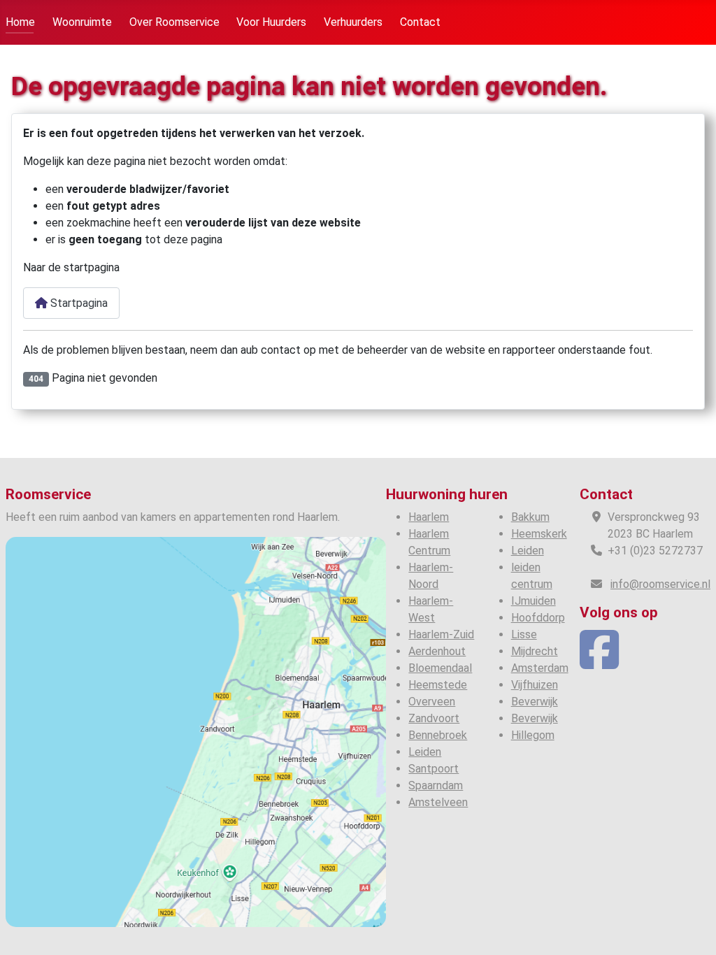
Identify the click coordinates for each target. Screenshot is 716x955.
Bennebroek (437, 735)
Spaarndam (435, 785)
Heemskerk (539, 533)
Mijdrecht (534, 651)
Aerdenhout (437, 651)
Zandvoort (433, 718)
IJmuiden (533, 601)
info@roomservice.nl (660, 584)
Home (20, 22)
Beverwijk (534, 701)
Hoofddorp (538, 617)
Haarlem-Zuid (441, 634)
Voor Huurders (271, 22)
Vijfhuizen (534, 684)
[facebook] (599, 662)
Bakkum (530, 517)
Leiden (424, 752)
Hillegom (532, 735)
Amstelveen (438, 802)
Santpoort (433, 768)
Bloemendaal (440, 668)
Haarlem (428, 517)
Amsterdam (539, 668)
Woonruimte (82, 22)
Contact (420, 22)
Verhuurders (353, 22)
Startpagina (78, 303)
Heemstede (437, 684)
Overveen (431, 701)
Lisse (524, 634)
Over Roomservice (174, 22)
